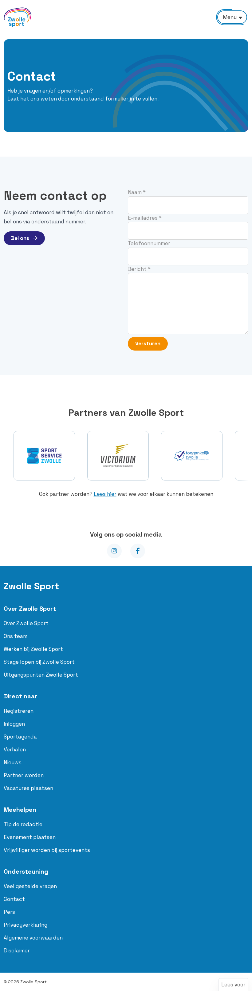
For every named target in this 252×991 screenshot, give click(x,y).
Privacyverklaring (25, 924)
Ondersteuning (26, 871)
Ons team (15, 636)
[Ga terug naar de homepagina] (18, 17)
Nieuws (13, 762)
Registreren (18, 711)
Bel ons (20, 238)
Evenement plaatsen (30, 837)
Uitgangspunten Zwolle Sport (41, 674)
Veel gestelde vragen (30, 886)
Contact (14, 899)
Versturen (147, 343)
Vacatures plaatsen (28, 788)
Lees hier (105, 494)
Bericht (139, 269)
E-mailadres (145, 218)
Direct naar (20, 696)
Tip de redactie (23, 824)
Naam (137, 192)
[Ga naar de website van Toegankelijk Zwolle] (191, 455)
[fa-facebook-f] (137, 551)
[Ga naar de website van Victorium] (118, 455)
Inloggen (14, 723)
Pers (9, 912)
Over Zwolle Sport (30, 609)
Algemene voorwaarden (33, 937)
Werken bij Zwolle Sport (33, 649)
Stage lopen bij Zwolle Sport (39, 662)
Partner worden (24, 775)
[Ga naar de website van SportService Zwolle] (44, 455)
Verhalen (15, 749)
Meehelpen (20, 810)
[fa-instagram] (114, 551)
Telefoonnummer (149, 243)
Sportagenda (20, 736)
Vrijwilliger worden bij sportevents (47, 850)
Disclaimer (17, 950)
